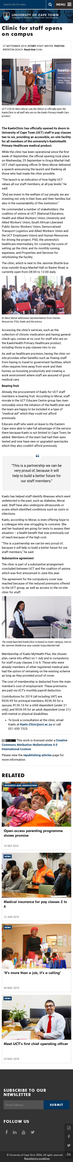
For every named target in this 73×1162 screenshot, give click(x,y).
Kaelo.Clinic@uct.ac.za (36, 724)
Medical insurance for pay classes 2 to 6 (35, 904)
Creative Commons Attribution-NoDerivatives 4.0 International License (34, 744)
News (7, 856)
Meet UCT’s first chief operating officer (36, 1044)
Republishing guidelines (37, 1158)
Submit (56, 1105)
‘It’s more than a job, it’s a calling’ (32, 973)
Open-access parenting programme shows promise (33, 833)
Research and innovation (20, 785)
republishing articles (37, 755)
